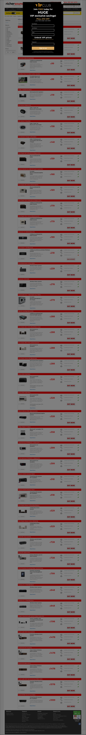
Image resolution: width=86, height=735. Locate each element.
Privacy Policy (39, 52)
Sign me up (43, 48)
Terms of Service (47, 52)
